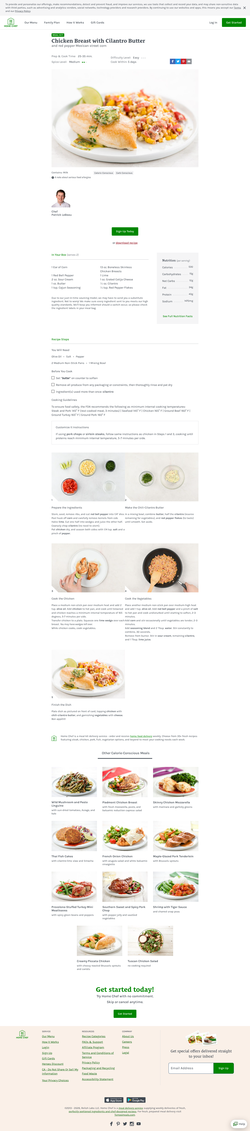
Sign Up (47, 1053)
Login (45, 1047)
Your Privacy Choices (55, 1080)
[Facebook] (111, 1124)
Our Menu (48, 1036)
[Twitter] (125, 1124)
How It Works (50, 1042)
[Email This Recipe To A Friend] (189, 61)
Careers (127, 1041)
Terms (237, 7)
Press (125, 1047)
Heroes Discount (52, 1064)
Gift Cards (48, 1058)
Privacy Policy (22, 11)
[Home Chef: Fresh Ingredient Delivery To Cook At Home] (22, 1036)
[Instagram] (132, 1124)
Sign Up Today (125, 231)
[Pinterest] (118, 1124)
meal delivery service (131, 1108)
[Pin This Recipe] (183, 61)
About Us (128, 1036)
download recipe (127, 242)
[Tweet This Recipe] (178, 61)
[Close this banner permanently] (244, 8)
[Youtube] (139, 1124)
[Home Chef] (11, 22)
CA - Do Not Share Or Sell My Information (60, 1071)
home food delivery (141, 736)
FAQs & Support (92, 1042)
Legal (125, 1052)
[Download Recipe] (195, 61)
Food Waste (89, 1073)
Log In (213, 22)
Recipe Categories (93, 1036)
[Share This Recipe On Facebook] (172, 61)
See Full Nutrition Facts (178, 316)
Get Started (234, 22)
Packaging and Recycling (98, 1068)
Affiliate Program (93, 1047)
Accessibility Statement (97, 1079)
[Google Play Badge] (136, 1100)
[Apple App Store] (113, 1100)
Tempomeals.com (124, 1114)
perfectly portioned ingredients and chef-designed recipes (102, 1111)
